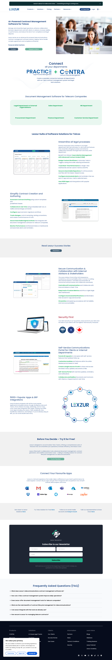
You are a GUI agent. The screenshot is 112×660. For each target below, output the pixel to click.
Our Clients (51, 634)
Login (93, 9)
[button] (56, 591)
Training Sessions (92, 641)
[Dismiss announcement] (100, 4)
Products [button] (30, 9)
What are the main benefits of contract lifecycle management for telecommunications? (41, 605)
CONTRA (11, 634)
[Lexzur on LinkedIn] (78, 655)
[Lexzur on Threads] (98, 655)
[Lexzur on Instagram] (88, 655)
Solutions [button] (40, 9)
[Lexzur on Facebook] (91, 655)
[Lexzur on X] (81, 655)
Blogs (88, 634)
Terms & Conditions (73, 641)
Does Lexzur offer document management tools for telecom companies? (36, 600)
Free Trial (86, 9)
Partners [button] (57, 9)
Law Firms (31, 638)
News (69, 638)
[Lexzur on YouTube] (85, 655)
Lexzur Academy (91, 648)
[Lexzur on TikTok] (95, 655)
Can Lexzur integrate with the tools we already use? (28, 610)
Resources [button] (66, 9)
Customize (11, 653)
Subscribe (56, 560)
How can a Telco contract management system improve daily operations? (36, 596)
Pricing (49, 9)
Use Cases (51, 641)
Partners (69, 634)
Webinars (89, 638)
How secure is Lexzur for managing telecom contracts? (30, 614)
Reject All (21, 653)
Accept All (32, 653)
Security (69, 645)
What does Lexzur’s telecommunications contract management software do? (37, 591)
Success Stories (52, 638)
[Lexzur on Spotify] (101, 655)
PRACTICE (12, 638)
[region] (21, 647)
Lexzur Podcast (91, 645)
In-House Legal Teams (35, 634)
